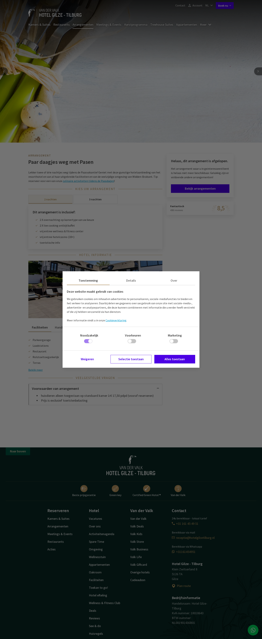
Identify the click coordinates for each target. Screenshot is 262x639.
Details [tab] (131, 280)
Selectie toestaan (131, 359)
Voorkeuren (133, 335)
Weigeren (87, 359)
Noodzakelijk (89, 335)
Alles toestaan (175, 359)
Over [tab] (174, 280)
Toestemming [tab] (88, 280)
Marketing (175, 335)
